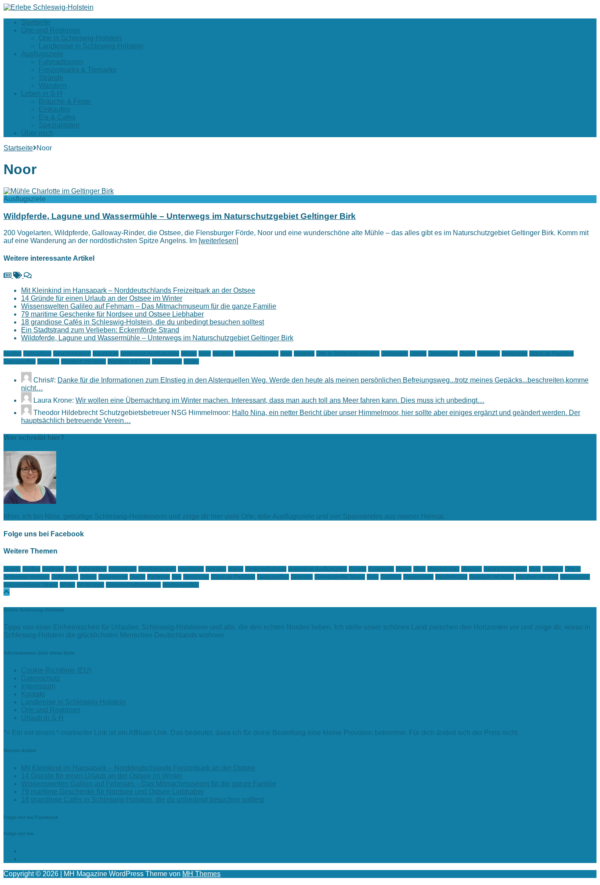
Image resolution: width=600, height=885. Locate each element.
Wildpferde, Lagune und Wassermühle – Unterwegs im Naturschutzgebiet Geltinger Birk (180, 216)
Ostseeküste (443, 353)
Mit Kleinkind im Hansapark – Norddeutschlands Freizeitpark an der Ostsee (138, 290)
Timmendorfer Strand (339, 577)
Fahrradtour (37, 353)
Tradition (390, 577)
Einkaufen (54, 109)
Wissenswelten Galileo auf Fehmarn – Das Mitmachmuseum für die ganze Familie (148, 306)
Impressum (38, 686)
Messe (189, 353)
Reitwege (488, 353)
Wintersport (90, 585)
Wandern (53, 85)
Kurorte (357, 569)
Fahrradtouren (61, 62)
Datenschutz (40, 678)
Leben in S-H (41, 93)
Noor (286, 353)
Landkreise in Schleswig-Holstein (91, 46)
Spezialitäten (59, 125)
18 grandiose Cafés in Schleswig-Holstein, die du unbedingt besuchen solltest (142, 322)
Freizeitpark (122, 569)
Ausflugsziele (42, 54)
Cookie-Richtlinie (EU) (56, 670)
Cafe (71, 569)
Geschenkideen (72, 353)
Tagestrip (48, 361)
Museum (223, 353)
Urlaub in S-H (42, 717)
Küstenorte (381, 569)
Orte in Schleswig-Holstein (80, 38)
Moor (205, 353)
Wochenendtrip (181, 585)
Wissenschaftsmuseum (133, 585)
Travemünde (418, 577)
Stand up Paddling (551, 353)
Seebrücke (515, 353)
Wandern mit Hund (83, 361)
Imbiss (235, 569)
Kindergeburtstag (265, 569)
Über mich (37, 133)
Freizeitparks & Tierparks (77, 69)
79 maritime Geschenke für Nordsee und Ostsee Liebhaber (112, 314)
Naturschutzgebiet (256, 353)
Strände (51, 77)
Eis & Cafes (57, 117)
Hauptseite (106, 353)
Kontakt (33, 694)
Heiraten (216, 569)
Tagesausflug (20, 361)
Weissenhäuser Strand (31, 585)
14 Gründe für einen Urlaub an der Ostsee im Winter (101, 298)
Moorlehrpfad (443, 569)
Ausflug (13, 353)
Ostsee (418, 353)
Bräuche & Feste (65, 101)
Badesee (53, 569)
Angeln (12, 569)
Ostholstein (394, 353)
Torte (373, 577)
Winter (191, 361)
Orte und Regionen (50, 30)
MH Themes (201, 874)
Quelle (467, 353)
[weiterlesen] (218, 240)
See (176, 577)
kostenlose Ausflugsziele (149, 353)
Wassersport (167, 361)
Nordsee (304, 353)
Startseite (36, 22)
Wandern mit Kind (129, 361)
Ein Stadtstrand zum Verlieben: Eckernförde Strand (100, 330)
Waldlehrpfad (451, 577)
